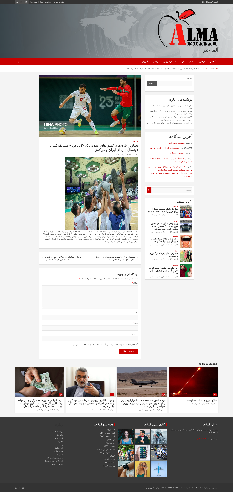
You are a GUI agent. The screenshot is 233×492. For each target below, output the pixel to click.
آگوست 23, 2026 (172, 215)
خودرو (176, 221)
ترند (182, 62)
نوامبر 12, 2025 (132, 154)
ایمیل (135, 323)
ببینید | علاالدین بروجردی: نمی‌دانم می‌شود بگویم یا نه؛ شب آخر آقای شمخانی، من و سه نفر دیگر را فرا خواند (91, 403)
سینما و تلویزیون (169, 62)
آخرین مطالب (184, 201)
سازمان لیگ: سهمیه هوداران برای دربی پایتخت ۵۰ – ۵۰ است (163, 210)
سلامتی (191, 62)
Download (33, 2)
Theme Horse (172, 488)
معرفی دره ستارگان (177, 143)
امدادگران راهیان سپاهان (53, 461)
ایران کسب (58, 454)
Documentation (45, 2)
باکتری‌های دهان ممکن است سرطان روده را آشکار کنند (171, 117)
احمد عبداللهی (201, 438)
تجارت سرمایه (57, 464)
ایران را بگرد (58, 448)
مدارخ (60, 441)
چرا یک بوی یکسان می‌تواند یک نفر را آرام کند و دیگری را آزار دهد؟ (163, 270)
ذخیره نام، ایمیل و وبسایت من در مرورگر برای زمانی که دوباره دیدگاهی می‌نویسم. (104, 344)
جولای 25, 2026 (159, 410)
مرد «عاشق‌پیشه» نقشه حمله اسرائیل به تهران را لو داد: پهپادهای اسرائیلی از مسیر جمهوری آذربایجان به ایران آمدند (143, 403)
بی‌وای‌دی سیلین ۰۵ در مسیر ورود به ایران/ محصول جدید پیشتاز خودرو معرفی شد (164, 226)
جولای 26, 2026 (211, 404)
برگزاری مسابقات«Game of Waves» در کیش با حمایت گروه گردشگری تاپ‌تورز (63, 258)
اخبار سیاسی (110, 436)
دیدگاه (135, 283)
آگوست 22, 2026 (172, 277)
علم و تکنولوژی (109, 453)
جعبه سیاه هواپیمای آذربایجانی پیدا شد (164, 148)
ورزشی (155, 62)
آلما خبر (210, 50)
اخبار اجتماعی (109, 433)
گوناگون (202, 62)
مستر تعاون (58, 451)
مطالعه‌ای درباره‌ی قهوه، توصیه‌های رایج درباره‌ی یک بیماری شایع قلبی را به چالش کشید (115, 258)
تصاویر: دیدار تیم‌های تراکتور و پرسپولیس (176, 120)
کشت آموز (59, 438)
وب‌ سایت (134, 334)
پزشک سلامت (57, 431)
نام (136, 312)
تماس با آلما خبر (58, 2)
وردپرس (149, 488)
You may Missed (208, 363)
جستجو (189, 78)
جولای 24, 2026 (56, 410)
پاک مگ (60, 445)
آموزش (145, 62)
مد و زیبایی (110, 459)
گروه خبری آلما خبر (118, 154)
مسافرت (111, 462)
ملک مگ (60, 435)
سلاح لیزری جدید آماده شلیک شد (201, 400)
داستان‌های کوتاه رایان (54, 458)
